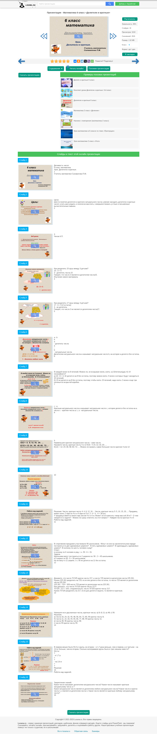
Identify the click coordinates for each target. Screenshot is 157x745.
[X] (85, 61)
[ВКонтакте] (75, 61)
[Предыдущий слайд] (43, 36)
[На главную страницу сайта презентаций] (27, 5)
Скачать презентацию (29, 75)
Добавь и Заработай (127, 4)
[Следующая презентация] (135, 61)
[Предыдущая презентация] (22, 61)
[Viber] (88, 61)
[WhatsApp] (92, 61)
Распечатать (129, 19)
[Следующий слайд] (113, 36)
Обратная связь (81, 731)
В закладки (130, 54)
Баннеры (95, 731)
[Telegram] (81, 61)
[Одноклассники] (78, 61)
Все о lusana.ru (64, 731)
